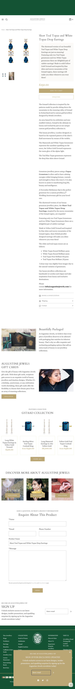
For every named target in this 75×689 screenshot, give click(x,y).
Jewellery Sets (7, 655)
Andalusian (21, 641)
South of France (23, 638)
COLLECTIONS (23, 635)
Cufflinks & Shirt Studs (8, 651)
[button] (4, 74)
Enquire (56, 97)
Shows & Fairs (52, 638)
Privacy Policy (34, 583)
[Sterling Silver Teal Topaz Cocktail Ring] (28, 426)
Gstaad (20, 644)
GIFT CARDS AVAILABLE (37, 7)
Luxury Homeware (6, 659)
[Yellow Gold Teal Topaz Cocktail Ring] (66, 426)
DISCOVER (8, 396)
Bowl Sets (6, 668)
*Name (11, 519)
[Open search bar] (7, 19)
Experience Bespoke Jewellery (51, 646)
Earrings (5, 644)
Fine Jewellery (7, 635)
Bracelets (6, 647)
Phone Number (45, 529)
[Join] (71, 611)
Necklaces (6, 641)
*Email (11, 529)
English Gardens (23, 647)
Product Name (14, 539)
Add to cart (56, 91)
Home (3, 30)
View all (37, 459)
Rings (5, 638)
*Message (12, 548)
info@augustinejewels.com (57, 287)
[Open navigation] (2, 19)
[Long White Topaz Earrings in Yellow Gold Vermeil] (9, 426)
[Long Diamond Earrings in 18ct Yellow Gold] (47, 426)
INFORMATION (53, 635)
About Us (51, 641)
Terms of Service (42, 583)
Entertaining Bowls (7, 664)
